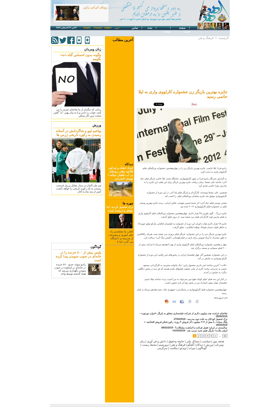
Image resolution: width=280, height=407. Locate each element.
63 (225, 335)
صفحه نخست (184, 29)
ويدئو (183, 348)
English (108, 28)
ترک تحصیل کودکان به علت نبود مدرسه (207, 319)
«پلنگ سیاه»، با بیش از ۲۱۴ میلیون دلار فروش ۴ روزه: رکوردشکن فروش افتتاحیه (185, 322)
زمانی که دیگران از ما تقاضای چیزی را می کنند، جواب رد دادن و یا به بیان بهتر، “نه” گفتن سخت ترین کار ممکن (77, 112)
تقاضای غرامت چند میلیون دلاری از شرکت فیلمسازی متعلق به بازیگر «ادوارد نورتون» (184, 313)
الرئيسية (223, 38)
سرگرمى (162, 348)
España (86, 28)
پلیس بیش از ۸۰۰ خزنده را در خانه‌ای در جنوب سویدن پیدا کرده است (78, 256)
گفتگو (190, 344)
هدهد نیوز (218, 341)
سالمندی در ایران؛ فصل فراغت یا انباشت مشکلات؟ (201, 327)
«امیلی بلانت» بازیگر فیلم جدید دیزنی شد (199, 330)
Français (98, 28)
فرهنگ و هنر (206, 38)
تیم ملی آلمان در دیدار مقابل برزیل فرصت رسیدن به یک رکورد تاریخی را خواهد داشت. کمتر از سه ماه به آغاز (78, 188)
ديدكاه (199, 344)
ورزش (97, 125)
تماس (135, 27)
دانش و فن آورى (156, 341)
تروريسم (164, 344)
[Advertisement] (77, 218)
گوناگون (95, 246)
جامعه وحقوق (176, 341)
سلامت (174, 348)
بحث (150, 27)
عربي (117, 28)
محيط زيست (149, 344)
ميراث (191, 348)
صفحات (167, 31)
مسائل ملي (192, 341)
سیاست (206, 341)
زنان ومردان (92, 49)
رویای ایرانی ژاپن (95, 7)
